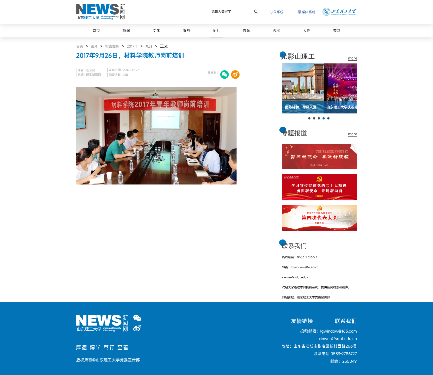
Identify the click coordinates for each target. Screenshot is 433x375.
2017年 (132, 46)
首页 (79, 46)
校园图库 (112, 46)
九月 (148, 46)
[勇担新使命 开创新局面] (319, 177)
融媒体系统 (306, 12)
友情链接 (302, 321)
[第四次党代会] (319, 208)
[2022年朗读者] (319, 147)
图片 (94, 46)
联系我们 (346, 321)
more (352, 58)
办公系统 (277, 12)
